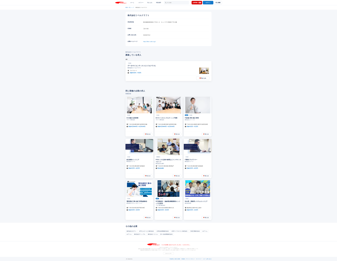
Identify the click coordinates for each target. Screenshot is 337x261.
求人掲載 (218, 2)
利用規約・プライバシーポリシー (188, 258)
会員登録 (197, 2)
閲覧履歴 (158, 2)
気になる (149, 2)
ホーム (132, 2)
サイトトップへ (168, 253)
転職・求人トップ (129, 7)
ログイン (208, 2)
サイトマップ (198, 258)
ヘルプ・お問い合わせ (207, 258)
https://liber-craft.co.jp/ (149, 41)
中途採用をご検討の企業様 (175, 258)
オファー (141, 2)
